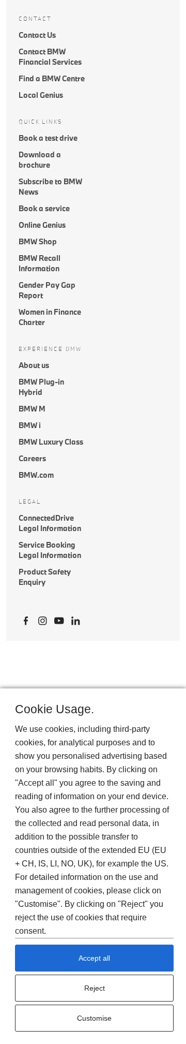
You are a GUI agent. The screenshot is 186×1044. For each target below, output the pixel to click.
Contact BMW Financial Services (50, 57)
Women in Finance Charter (50, 317)
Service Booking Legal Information (50, 550)
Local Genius (41, 95)
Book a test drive (48, 138)
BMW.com (36, 475)
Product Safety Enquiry (45, 577)
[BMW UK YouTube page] (59, 619)
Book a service (44, 208)
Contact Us (37, 35)
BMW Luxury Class (51, 442)
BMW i (30, 425)
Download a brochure (40, 160)
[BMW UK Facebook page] (26, 619)
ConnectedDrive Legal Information (50, 523)
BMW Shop (38, 241)
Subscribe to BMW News (50, 187)
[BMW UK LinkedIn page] (75, 619)
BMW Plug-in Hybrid (41, 387)
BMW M (32, 409)
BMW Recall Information (39, 263)
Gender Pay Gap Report (47, 290)
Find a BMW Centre (52, 78)
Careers (32, 458)
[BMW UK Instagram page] (42, 619)
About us (34, 365)
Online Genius (42, 225)
